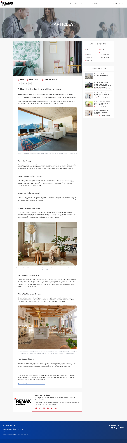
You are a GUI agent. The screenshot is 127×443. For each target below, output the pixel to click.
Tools (104, 3)
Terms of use (74, 441)
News (103, 49)
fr (123, 3)
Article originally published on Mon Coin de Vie (31, 384)
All (87, 49)
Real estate (105, 52)
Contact (114, 3)
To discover (105, 57)
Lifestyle (89, 60)
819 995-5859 (10, 433)
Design (22, 80)
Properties (73, 3)
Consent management (85, 441)
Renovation (105, 54)
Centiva (121, 441)
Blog (83, 3)
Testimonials (93, 3)
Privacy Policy (66, 441)
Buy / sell (89, 52)
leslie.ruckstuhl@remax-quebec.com (17, 434)
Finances (89, 57)
